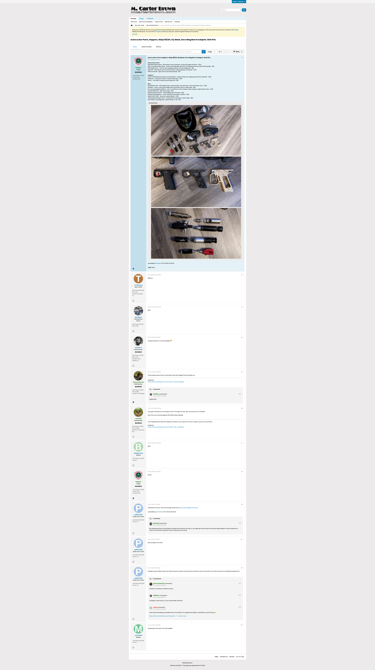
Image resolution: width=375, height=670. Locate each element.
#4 (242, 337)
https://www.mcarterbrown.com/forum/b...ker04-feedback (166, 382)
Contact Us (224, 657)
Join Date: (136, 75)
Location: (135, 79)
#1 (242, 57)
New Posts (134, 22)
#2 (242, 275)
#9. (240, 523)
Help (216, 657)
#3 (242, 307)
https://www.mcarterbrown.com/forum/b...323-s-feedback (166, 427)
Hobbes (158, 263)
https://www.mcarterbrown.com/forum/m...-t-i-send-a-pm (167, 616)
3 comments (157, 579)
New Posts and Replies (146, 22)
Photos (158, 47)
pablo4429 (159, 512)
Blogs (142, 19)
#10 (242, 539)
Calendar (177, 22)
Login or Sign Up (238, 1)
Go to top (240, 657)
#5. (240, 394)
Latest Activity (146, 47)
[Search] (244, 10)
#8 (242, 471)
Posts (135, 47)
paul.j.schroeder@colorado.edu (188, 508)
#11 (242, 568)
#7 (242, 443)
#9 (242, 504)
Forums (133, 19)
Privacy (231, 657)
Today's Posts (158, 22)
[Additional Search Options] (241, 10)
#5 (242, 372)
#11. (240, 583)
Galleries (150, 19)
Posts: (135, 77)
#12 (242, 625)
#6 (242, 408)
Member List (168, 22)
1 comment (156, 389)
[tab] (135, 46)
